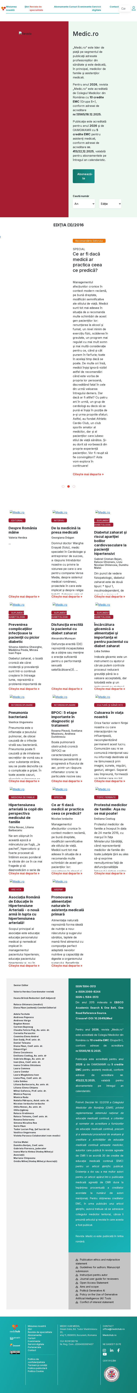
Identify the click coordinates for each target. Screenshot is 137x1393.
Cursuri (73, 6)
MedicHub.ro (109, 1224)
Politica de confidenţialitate (36, 1250)
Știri (27, 6)
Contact (114, 6)
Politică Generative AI (92, 1179)
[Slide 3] (74, 375)
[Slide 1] (63, 375)
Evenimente (85, 6)
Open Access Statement (94, 1171)
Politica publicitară (37, 1257)
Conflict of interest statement (97, 1191)
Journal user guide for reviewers (99, 1167)
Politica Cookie (36, 1260)
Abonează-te (85, 176)
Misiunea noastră (11, 8)
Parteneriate (34, 1236)
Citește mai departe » (88, 363)
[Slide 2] (68, 375)
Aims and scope (89, 1175)
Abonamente (61, 6)
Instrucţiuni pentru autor (94, 1163)
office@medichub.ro (114, 1218)
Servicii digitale (96, 8)
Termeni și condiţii (37, 1254)
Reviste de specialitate (36, 8)
